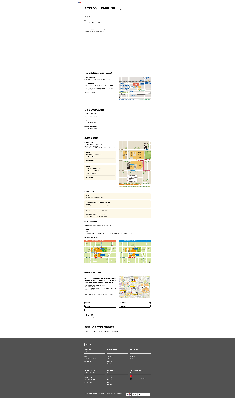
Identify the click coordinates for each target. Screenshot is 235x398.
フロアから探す (132, 356)
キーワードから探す (133, 360)
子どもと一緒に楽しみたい (88, 380)
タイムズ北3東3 (87, 302)
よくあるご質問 (109, 377)
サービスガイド (154, 2)
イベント (122, 2)
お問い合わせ (109, 379)
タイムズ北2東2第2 (122, 302)
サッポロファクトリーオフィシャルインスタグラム (140, 376)
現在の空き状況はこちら (91, 160)
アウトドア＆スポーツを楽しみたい (90, 379)
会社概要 (85, 356)
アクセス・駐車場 (136, 2)
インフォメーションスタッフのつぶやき (138, 378)
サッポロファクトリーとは (88, 354)
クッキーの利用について (111, 380)
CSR (114, 393)
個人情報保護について (109, 393)
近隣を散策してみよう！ (88, 377)
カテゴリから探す (133, 354)
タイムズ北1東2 (87, 306)
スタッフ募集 (109, 384)
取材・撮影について (87, 361)
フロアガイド (143, 2)
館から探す (132, 358)
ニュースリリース (87, 360)
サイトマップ (109, 375)
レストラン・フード (116, 2)
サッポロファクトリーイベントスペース (91, 358)
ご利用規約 (102, 393)
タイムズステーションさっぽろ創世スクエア (92, 309)
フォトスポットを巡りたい (88, 382)
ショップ (109, 2)
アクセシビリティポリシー (120, 393)
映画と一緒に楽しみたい (88, 375)
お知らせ (148, 2)
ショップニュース (129, 2)
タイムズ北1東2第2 (122, 306)
